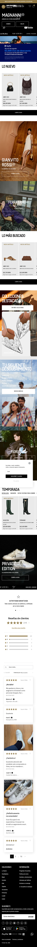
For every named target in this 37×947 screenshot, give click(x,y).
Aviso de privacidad (6, 939)
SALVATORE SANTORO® (9, 386)
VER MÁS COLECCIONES (18, 307)
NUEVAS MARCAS (18, 391)
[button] (3, 6)
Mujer (3, 877)
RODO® (4, 383)
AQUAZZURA (6, 520)
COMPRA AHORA (18, 112)
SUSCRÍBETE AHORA (16, 476)
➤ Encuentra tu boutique (25, 887)
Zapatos (4, 886)
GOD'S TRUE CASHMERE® (10, 373)
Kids (3, 883)
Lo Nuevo (4, 871)
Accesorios (5, 890)
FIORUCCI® (5, 376)
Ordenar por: (17, 672)
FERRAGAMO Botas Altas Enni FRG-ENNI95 (27, 522)
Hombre (4, 880)
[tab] (5, 493)
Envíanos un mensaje (24, 883)
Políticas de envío (23, 874)
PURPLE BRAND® (7, 381)
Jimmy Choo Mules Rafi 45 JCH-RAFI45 (9, 268)
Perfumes (4, 893)
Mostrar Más (10, 695)
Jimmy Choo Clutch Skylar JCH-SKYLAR (26, 268)
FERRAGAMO (22, 520)
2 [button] (15, 856)
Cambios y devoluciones (25, 877)
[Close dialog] (29, 463)
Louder (3, 896)
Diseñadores (5, 874)
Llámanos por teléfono (25, 880)
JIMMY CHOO (6, 97)
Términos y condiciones (17, 939)
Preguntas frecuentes (24, 871)
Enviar (31, 917)
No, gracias (16, 481)
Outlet (3, 899)
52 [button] (21, 856)
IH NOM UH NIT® (7, 378)
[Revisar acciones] (30, 679)
